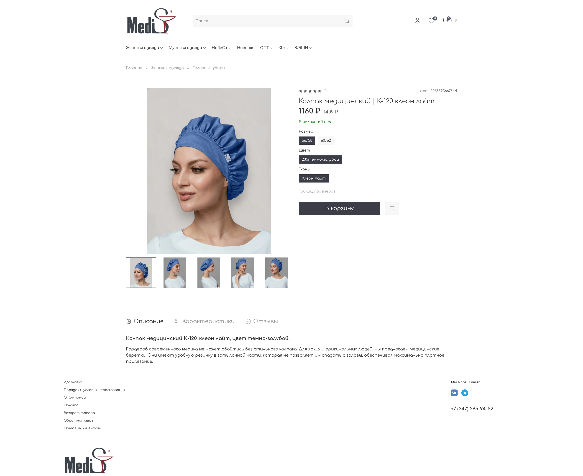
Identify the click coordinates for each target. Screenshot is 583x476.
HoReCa (219, 48)
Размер (306, 131)
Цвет (304, 150)
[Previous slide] (133, 170)
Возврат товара (79, 413)
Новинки (246, 48)
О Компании (75, 397)
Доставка (73, 382)
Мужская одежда (185, 48)
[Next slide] (284, 170)
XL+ (282, 48)
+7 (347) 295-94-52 (472, 409)
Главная (134, 68)
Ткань (304, 169)
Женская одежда (142, 48)
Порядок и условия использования (94, 390)
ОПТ (264, 48)
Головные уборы (208, 68)
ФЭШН (301, 48)
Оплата (71, 405)
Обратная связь (78, 420)
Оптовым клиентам (82, 428)
